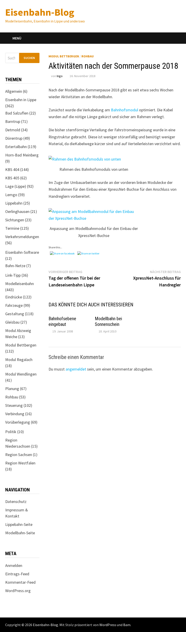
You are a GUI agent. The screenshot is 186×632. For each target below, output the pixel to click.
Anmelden (13, 565)
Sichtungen (14, 219)
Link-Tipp (13, 275)
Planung (12, 388)
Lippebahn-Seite (18, 524)
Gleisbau (12, 322)
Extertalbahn (16, 146)
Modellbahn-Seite (20, 532)
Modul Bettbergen (64, 56)
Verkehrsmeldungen (22, 236)
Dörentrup (13, 138)
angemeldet (76, 369)
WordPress (107, 624)
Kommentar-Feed (20, 582)
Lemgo (11, 194)
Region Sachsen (18, 454)
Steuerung (14, 405)
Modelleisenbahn (19, 283)
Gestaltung (14, 313)
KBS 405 (12, 178)
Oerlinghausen (17, 211)
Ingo (60, 76)
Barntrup (12, 121)
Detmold (12, 129)
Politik (10, 431)
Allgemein (13, 91)
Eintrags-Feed (17, 573)
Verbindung (14, 413)
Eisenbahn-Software (22, 252)
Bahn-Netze (15, 265)
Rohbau (87, 56)
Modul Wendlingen (21, 374)
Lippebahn (13, 203)
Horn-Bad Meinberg (22, 155)
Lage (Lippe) (15, 186)
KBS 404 (12, 169)
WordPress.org (18, 590)
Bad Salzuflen (16, 113)
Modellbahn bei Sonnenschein (108, 321)
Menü (16, 38)
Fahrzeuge (14, 305)
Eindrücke (13, 297)
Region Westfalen (20, 463)
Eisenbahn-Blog (39, 12)
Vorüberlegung (17, 422)
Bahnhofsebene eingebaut (62, 321)
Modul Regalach (18, 359)
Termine (12, 228)
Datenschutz (16, 501)
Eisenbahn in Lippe (20, 99)
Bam (126, 624)
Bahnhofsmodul (124, 109)
